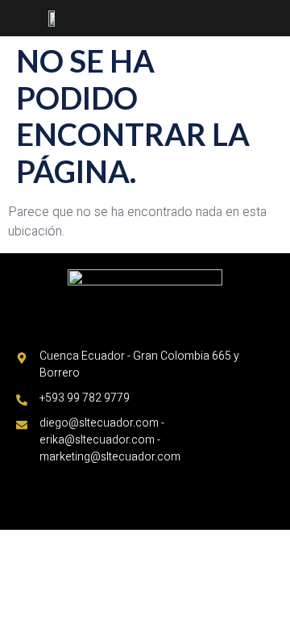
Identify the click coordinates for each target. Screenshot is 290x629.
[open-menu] (272, 19)
